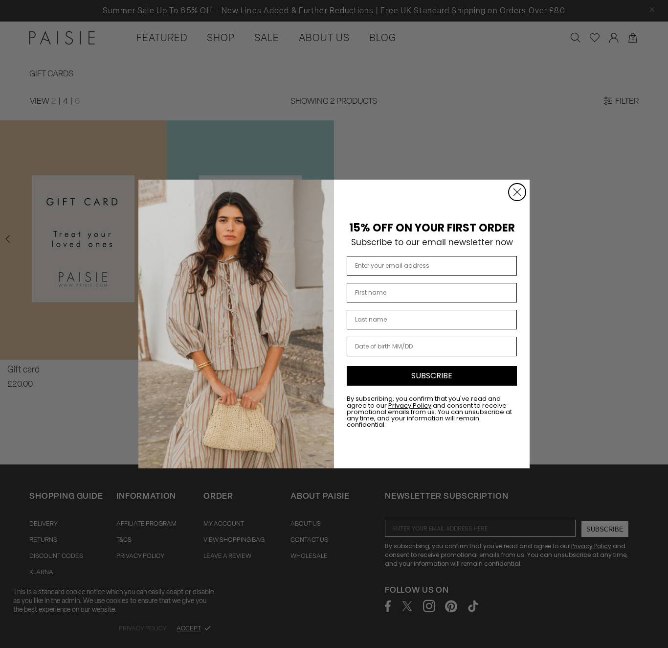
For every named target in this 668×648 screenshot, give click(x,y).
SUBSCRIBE (431, 375)
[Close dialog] (517, 192)
